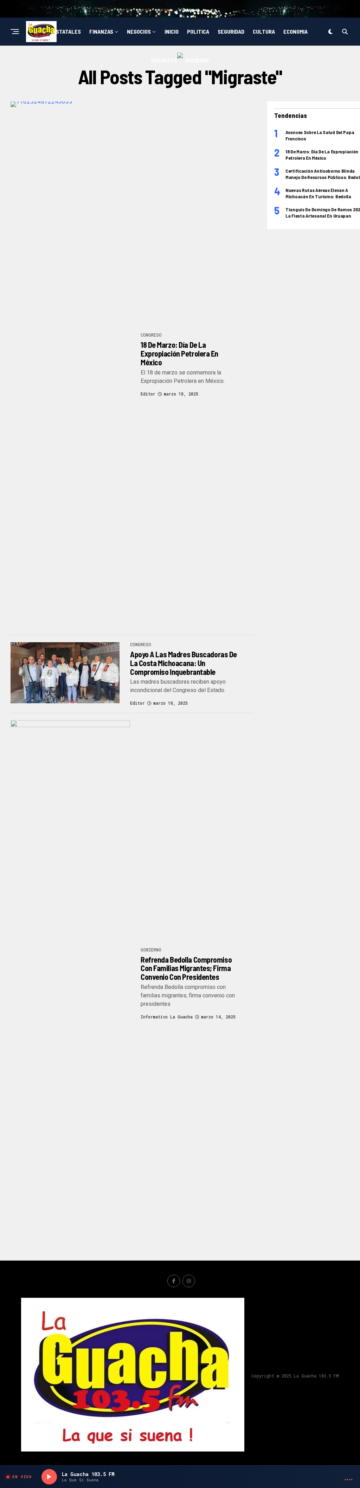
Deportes (164, 60)
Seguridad (231, 31)
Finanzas (101, 31)
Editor (148, 394)
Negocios (139, 31)
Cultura (264, 31)
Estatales (67, 31)
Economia (295, 31)
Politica (198, 31)
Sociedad (197, 60)
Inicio (172, 31)
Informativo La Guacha (167, 1016)
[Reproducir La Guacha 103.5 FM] (49, 1476)
